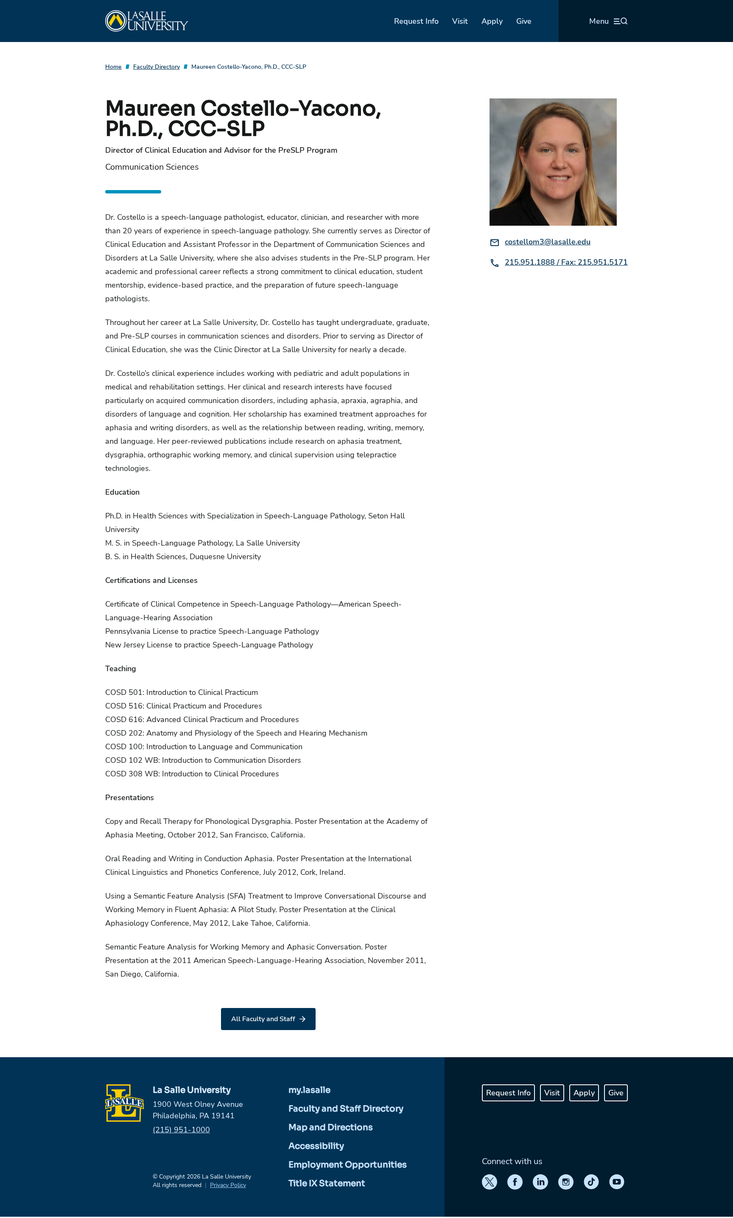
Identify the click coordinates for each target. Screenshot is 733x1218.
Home (113, 67)
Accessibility (316, 1146)
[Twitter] (489, 1182)
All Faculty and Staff (263, 1019)
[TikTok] (591, 1182)
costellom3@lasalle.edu (547, 242)
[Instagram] (566, 1182)
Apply (492, 21)
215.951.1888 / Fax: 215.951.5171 (566, 262)
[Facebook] (515, 1182)
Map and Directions (330, 1127)
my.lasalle (309, 1090)
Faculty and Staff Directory (345, 1108)
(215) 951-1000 (181, 1130)
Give (524, 21)
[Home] (146, 21)
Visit (460, 21)
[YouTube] (616, 1182)
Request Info (416, 21)
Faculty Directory (156, 67)
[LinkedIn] (540, 1182)
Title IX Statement (326, 1183)
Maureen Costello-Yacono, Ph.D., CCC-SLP (248, 67)
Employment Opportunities (347, 1164)
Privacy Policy (228, 1185)
